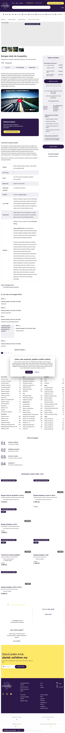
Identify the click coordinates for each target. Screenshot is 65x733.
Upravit (37, 372)
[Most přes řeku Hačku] (9, 49)
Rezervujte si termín (53, 156)
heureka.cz (16, 620)
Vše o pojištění (16, 641)
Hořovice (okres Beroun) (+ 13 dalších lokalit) (8, 559)
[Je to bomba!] (32, 34)
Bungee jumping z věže (41, 555)
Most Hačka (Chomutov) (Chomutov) (11, 287)
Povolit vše (29, 372)
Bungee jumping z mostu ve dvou (44, 495)
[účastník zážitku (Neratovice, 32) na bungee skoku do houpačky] (7, 331)
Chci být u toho (20, 666)
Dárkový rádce (50, 14)
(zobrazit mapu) (23, 194)
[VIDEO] (4, 49)
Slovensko (61, 687)
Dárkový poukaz (41, 14)
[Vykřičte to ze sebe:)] (15, 49)
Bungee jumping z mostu (9, 524)
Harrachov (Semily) (40, 559)
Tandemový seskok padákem (10, 555)
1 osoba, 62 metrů (50, 65)
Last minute (59, 14)
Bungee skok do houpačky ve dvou (12, 495)
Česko (60, 683)
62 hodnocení (8, 63)
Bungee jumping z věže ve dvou (11, 587)
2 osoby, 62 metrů (50, 67)
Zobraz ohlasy (48, 614)
